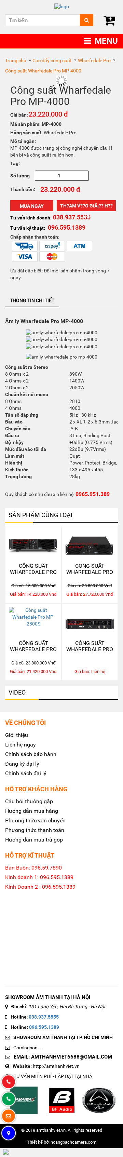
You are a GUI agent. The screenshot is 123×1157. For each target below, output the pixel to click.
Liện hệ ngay (20, 744)
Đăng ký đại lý (22, 764)
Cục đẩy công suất (52, 60)
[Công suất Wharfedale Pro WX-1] (89, 622)
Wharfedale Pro (94, 60)
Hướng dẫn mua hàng (31, 811)
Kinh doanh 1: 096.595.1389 (39, 877)
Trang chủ (15, 60)
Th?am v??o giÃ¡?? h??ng (86, 207)
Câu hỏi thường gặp (29, 801)
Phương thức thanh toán (34, 830)
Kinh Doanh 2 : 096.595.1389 (40, 887)
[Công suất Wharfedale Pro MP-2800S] (33, 622)
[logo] (61, 6)
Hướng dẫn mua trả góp (34, 839)
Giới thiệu (16, 735)
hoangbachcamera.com (73, 1142)
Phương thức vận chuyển (35, 820)
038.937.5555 (44, 1017)
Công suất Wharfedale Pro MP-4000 (43, 70)
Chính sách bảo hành (30, 754)
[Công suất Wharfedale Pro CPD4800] (89, 545)
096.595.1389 (44, 1027)
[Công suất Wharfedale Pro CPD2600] (33, 545)
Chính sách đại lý (25, 773)
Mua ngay (32, 206)
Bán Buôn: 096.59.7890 (33, 867)
